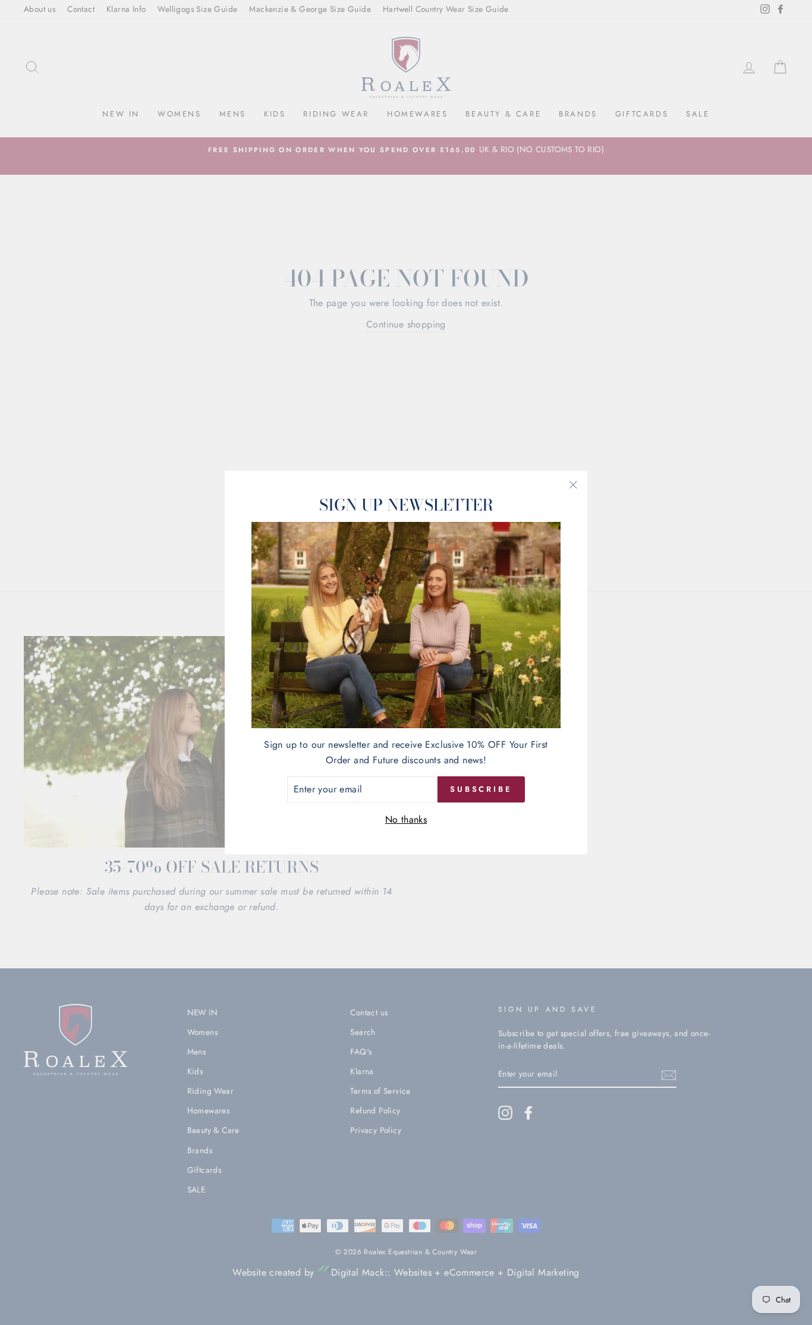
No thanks (406, 819)
